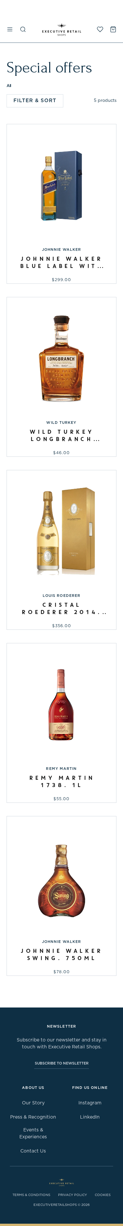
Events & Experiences (33, 1133)
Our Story (33, 1103)
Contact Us (33, 1151)
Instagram (89, 1103)
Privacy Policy (72, 1195)
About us (33, 1088)
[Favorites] (100, 29)
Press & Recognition (33, 1117)
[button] (10, 29)
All (9, 86)
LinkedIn (90, 1117)
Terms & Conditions (31, 1195)
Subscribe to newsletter (62, 1063)
